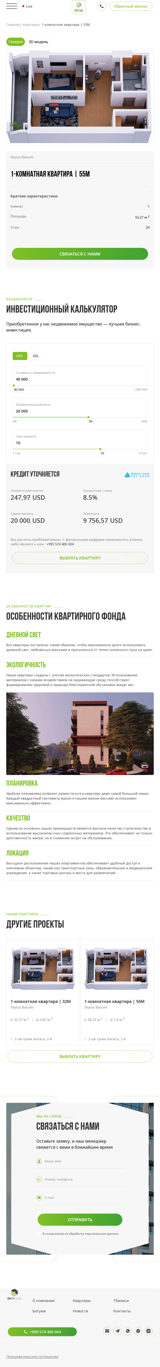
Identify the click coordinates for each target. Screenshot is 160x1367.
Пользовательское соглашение (32, 1356)
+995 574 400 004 (60, 544)
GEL (38, 355)
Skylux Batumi (21, 157)
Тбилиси (121, 1300)
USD (21, 355)
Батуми (39, 1310)
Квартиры (30, 24)
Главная (13, 24)
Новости (80, 1310)
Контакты (122, 1310)
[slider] (14, 385)
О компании (43, 1300)
